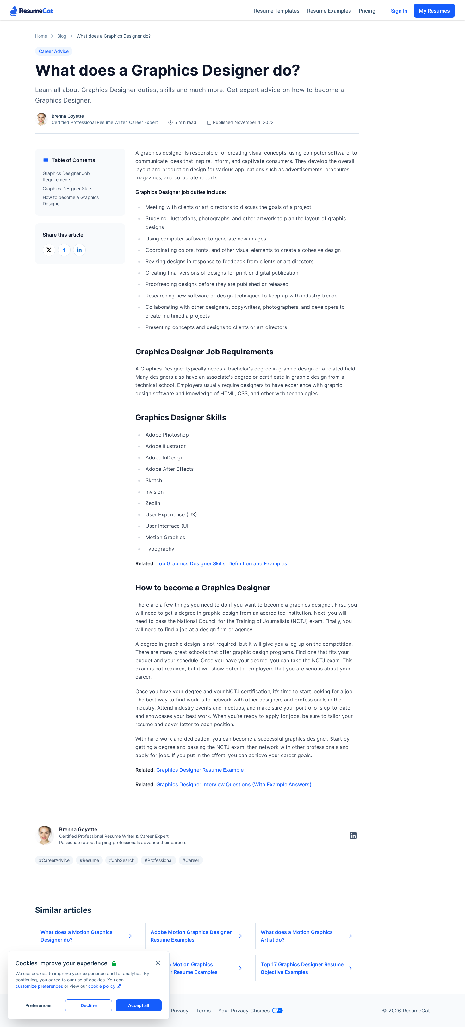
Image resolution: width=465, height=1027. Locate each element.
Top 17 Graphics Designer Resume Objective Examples (302, 968)
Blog (61, 36)
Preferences (38, 1005)
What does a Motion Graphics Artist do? (297, 936)
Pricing (367, 11)
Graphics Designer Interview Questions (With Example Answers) (234, 784)
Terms (203, 1010)
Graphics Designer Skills (67, 188)
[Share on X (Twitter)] (49, 250)
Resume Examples (329, 11)
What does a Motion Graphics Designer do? (76, 936)
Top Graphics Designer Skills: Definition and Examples (221, 563)
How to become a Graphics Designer (71, 200)
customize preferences (39, 986)
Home (41, 36)
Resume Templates (277, 11)
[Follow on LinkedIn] (353, 835)
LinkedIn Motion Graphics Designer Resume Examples (184, 968)
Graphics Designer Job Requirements (66, 176)
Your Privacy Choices (244, 1010)
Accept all (138, 1005)
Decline (89, 1005)
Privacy (180, 1010)
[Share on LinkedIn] (79, 250)
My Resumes (434, 11)
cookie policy (101, 986)
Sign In (399, 11)
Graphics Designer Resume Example (200, 770)
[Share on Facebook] (64, 250)
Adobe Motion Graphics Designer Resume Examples (191, 936)
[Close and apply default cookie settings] (158, 962)
